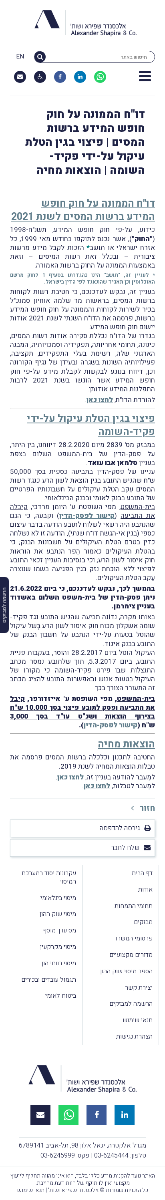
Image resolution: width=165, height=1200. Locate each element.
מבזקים (143, 922)
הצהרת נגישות (134, 1036)
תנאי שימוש (138, 1020)
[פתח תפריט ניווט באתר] (145, 77)
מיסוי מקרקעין (58, 947)
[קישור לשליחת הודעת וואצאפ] (100, 77)
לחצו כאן (100, 400)
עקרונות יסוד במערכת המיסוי (49, 877)
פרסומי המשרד (133, 938)
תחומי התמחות (134, 906)
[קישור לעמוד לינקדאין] (80, 77)
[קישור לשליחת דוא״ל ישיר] (20, 77)
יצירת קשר (139, 988)
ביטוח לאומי (60, 996)
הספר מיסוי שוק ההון (126, 971)
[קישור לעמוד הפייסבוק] (60, 77)
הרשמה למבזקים (131, 1004)
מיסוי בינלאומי (58, 898)
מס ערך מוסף (59, 930)
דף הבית (142, 873)
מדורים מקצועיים (131, 955)
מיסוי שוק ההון (58, 914)
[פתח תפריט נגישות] (40, 77)
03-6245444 (111, 1155)
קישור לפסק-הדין (87, 516)
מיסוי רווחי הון (59, 963)
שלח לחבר (125, 848)
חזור (146, 808)
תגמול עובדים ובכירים (48, 980)
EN (20, 57)
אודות (145, 889)
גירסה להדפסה (120, 828)
